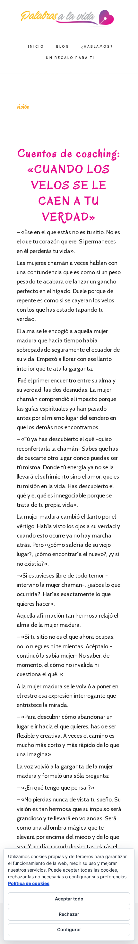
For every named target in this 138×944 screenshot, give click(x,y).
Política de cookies (28, 883)
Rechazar (69, 914)
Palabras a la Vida (69, 18)
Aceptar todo (69, 898)
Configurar (69, 929)
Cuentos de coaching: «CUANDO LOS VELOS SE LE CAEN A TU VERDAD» (69, 185)
